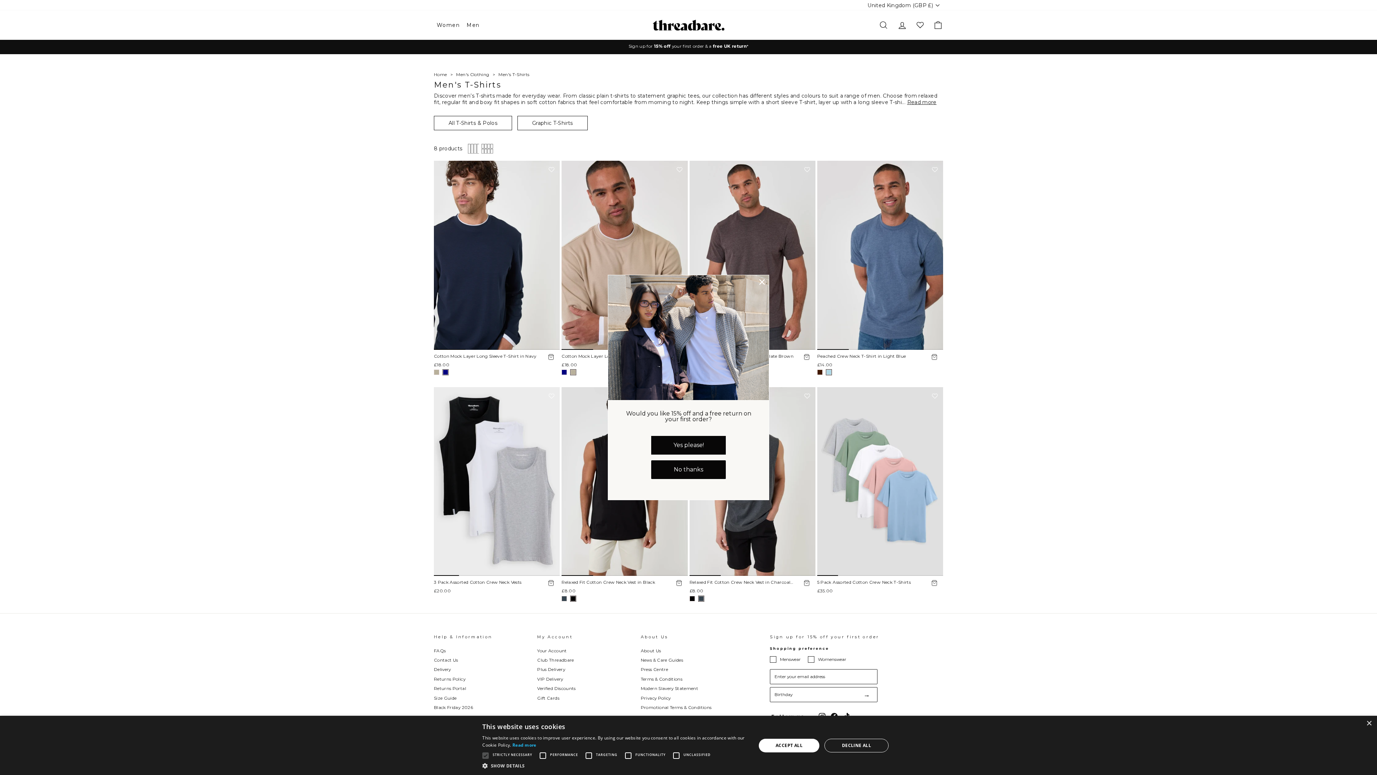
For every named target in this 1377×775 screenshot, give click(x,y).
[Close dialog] (762, 282)
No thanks (688, 469)
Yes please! (688, 445)
